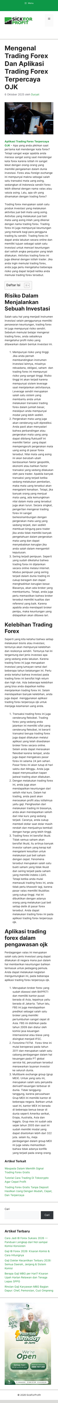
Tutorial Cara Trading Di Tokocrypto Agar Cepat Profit (27, 1179)
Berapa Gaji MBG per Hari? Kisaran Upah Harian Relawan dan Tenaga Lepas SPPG (26, 1277)
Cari (7, 1209)
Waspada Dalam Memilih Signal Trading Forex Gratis (24, 1170)
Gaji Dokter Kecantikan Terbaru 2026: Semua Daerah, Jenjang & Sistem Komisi (28, 1264)
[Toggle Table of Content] (25, 285)
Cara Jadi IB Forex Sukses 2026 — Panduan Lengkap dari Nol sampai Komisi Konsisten (26, 1242)
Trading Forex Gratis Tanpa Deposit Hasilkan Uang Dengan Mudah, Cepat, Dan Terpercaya (28, 1191)
